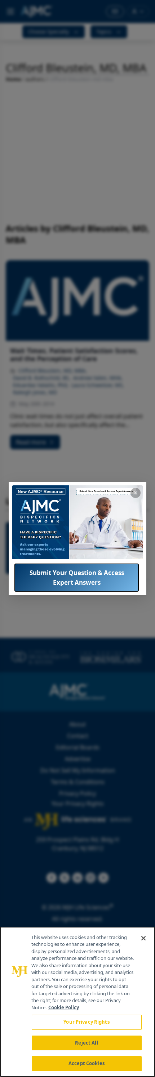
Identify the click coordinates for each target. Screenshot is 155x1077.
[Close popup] (135, 493)
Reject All (86, 1043)
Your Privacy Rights (86, 1022)
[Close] (143, 938)
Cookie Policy (63, 1007)
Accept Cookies (86, 1063)
